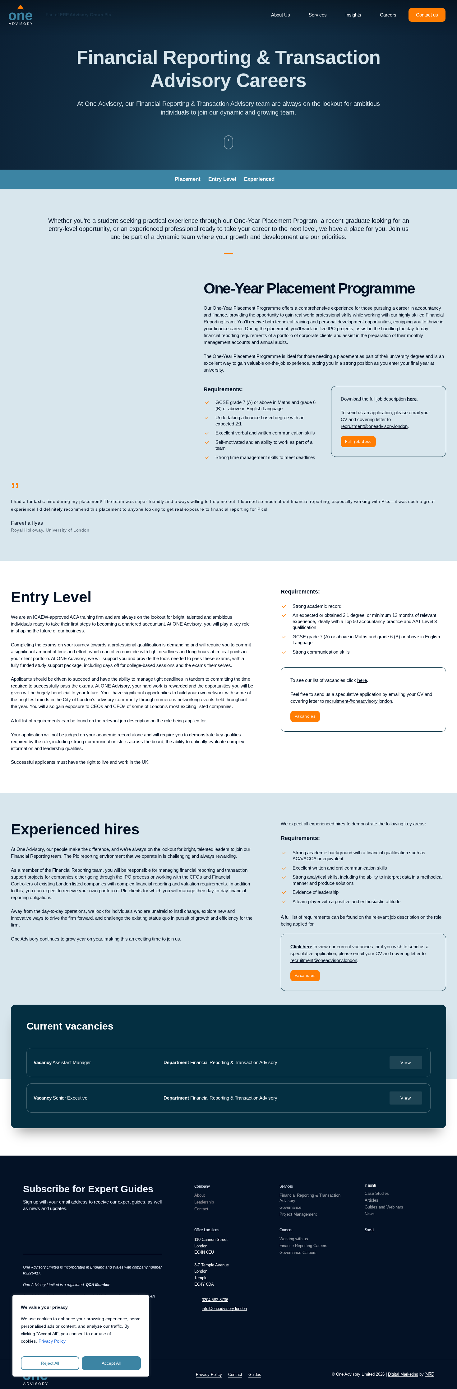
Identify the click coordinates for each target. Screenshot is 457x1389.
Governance (290, 1207)
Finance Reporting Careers (303, 1245)
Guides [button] (254, 1374)
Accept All (111, 1363)
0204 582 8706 (215, 1299)
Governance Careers (297, 1252)
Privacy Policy (52, 1341)
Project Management (298, 1214)
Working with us (293, 1238)
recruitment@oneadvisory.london (374, 426)
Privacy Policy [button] (209, 1374)
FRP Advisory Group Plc (85, 14)
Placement (188, 179)
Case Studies (377, 1193)
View (405, 1062)
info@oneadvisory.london (224, 1308)
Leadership (204, 1202)
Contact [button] (235, 1374)
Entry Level (222, 179)
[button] (358, 441)
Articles (371, 1200)
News (370, 1214)
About (199, 1195)
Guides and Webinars (384, 1207)
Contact (201, 1209)
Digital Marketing (403, 1374)
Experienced (259, 179)
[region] (80, 1336)
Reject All (50, 1363)
